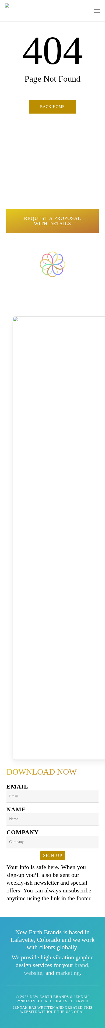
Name (16, 809)
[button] (97, 10)
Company (22, 832)
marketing (68, 972)
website (33, 972)
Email (17, 786)
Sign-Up (52, 855)
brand (81, 965)
